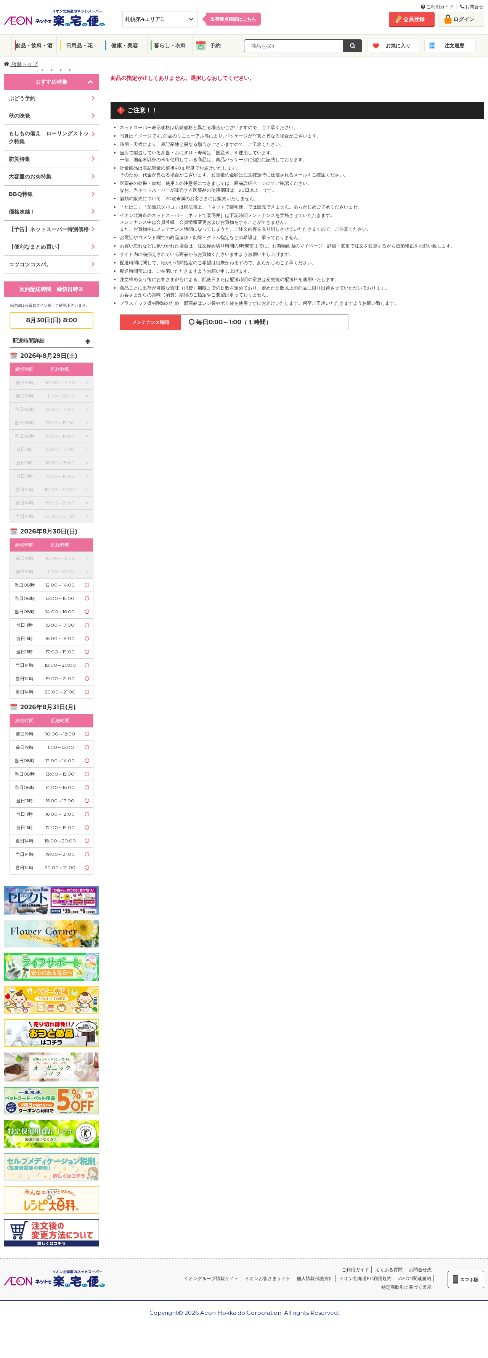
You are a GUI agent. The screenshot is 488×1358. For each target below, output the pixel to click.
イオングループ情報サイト (211, 1278)
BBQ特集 (21, 194)
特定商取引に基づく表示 (406, 1287)
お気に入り (398, 45)
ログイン (464, 19)
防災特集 (19, 158)
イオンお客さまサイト (268, 1278)
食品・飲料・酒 (34, 45)
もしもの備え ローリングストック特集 (49, 137)
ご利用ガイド (439, 7)
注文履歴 (454, 45)
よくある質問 (389, 1269)
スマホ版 (469, 1279)
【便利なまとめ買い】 (35, 246)
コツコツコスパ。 (30, 264)
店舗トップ (24, 64)
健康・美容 (124, 45)
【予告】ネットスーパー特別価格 (49, 229)
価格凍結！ (22, 211)
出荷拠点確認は (233, 19)
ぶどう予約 (22, 98)
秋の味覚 (19, 115)
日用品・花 (79, 45)
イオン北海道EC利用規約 (365, 1278)
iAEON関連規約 (414, 1278)
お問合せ (473, 7)
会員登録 (414, 19)
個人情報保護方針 (315, 1278)
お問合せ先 (420, 1269)
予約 (215, 45)
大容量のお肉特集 (30, 176)
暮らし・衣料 (170, 45)
